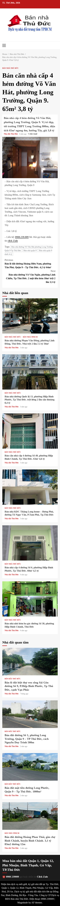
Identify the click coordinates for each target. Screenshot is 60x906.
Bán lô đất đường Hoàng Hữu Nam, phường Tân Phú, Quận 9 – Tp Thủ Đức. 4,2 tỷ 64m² (28, 264)
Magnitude (22, 902)
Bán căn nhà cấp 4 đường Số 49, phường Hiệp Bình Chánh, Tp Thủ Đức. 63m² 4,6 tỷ (30, 431)
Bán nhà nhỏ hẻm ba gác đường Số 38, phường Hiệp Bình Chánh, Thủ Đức (30, 599)
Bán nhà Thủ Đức (10, 68)
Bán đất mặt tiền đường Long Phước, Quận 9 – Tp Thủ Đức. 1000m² (30, 767)
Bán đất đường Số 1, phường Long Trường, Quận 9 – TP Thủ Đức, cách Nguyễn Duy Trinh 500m (30, 714)
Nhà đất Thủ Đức (11, 134)
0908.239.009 (22, 237)
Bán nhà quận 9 (30, 250)
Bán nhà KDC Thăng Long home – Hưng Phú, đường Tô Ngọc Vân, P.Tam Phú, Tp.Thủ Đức (30, 487)
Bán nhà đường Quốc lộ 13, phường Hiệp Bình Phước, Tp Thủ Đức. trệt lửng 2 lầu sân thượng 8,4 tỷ (30, 372)
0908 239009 (12, 876)
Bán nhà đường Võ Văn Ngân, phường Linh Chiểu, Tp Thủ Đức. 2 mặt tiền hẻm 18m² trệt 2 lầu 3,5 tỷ (30, 276)
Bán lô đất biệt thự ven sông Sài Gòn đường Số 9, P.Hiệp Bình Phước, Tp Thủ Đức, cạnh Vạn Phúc (30, 661)
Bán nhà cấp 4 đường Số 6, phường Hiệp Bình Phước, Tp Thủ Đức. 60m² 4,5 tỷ (30, 543)
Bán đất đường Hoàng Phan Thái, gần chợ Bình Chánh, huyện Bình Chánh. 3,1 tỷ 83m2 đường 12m (30, 816)
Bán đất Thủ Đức (13, 679)
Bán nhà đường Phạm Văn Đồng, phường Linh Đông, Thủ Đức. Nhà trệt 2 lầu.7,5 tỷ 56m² (30, 316)
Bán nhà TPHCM (30, 337)
